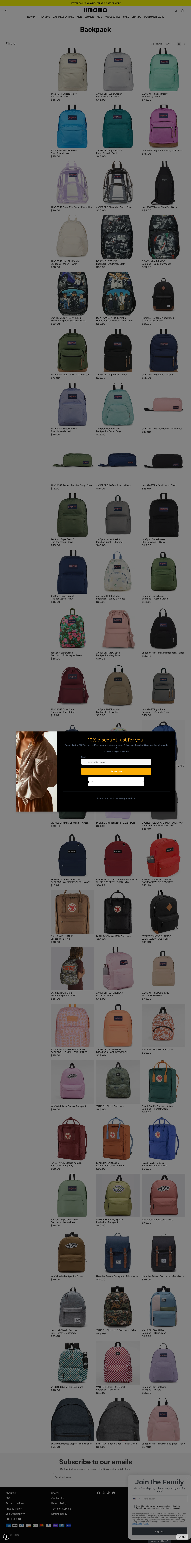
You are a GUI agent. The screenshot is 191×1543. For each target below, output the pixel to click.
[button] (6, 1536)
